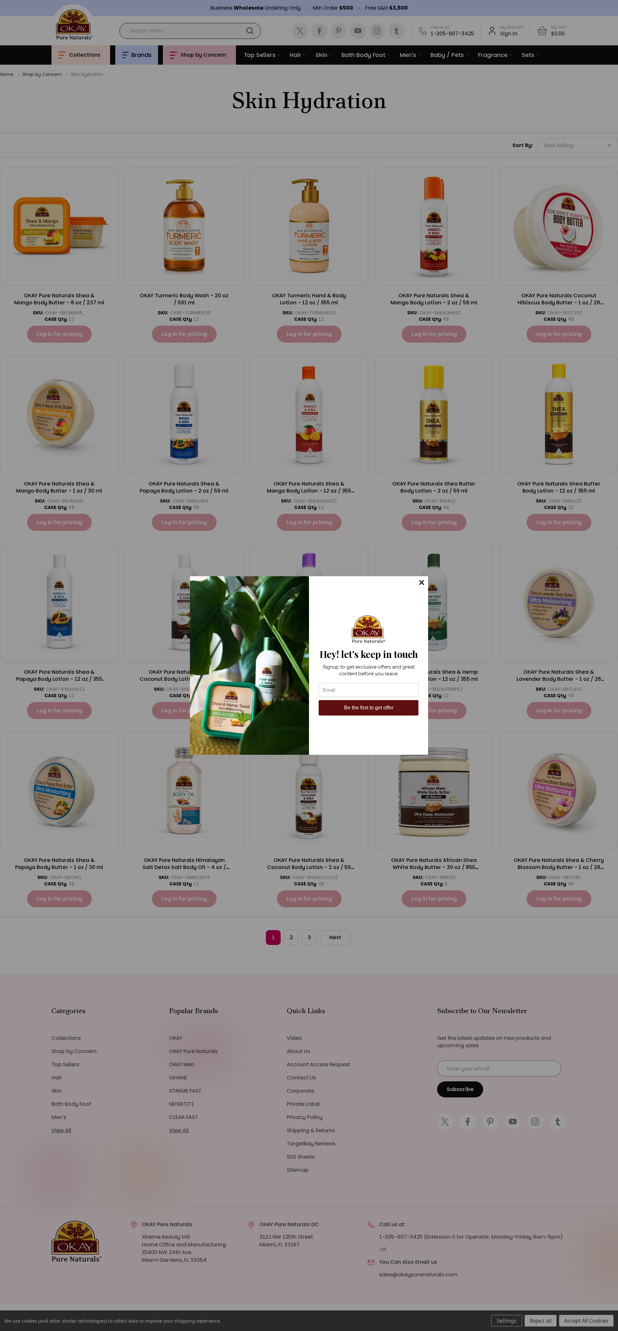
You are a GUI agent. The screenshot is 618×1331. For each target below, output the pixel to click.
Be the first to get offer (368, 707)
